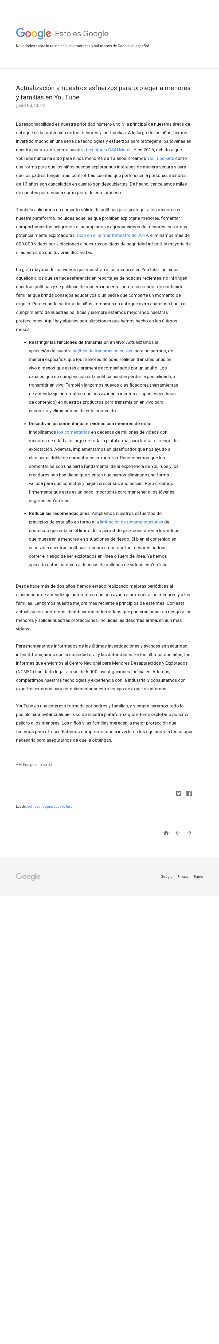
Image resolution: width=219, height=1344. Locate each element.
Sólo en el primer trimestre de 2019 (112, 235)
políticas (34, 806)
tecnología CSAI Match (109, 149)
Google (167, 877)
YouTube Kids (160, 158)
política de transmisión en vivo (103, 350)
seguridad (50, 806)
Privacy (183, 877)
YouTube (66, 806)
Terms (198, 877)
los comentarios (73, 432)
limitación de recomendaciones (131, 522)
